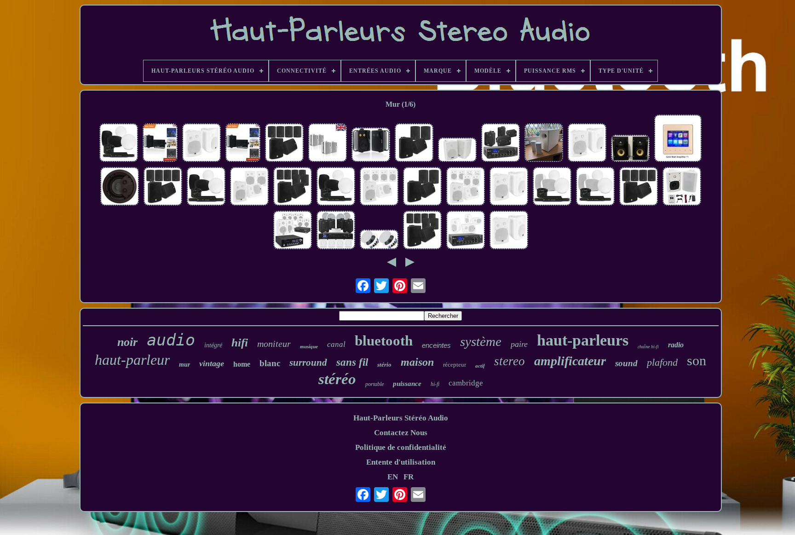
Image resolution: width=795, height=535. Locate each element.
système (480, 341)
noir (127, 342)
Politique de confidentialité (400, 447)
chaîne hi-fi (648, 346)
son (696, 360)
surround (308, 362)
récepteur (454, 364)
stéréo (337, 379)
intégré (213, 345)
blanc (269, 363)
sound (626, 363)
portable (374, 384)
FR (408, 476)
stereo (509, 361)
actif (480, 365)
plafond (662, 362)
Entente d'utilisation (400, 462)
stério (384, 364)
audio (171, 340)
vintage (211, 363)
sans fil (352, 362)
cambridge (466, 383)
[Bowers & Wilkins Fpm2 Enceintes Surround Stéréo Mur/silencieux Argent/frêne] (630, 149)
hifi (239, 342)
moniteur (274, 344)
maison (417, 362)
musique (309, 346)
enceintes (436, 345)
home (241, 364)
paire (519, 344)
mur (184, 364)
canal (336, 344)
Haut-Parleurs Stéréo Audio (400, 418)
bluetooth (384, 341)
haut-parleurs (582, 340)
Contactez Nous (400, 432)
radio (676, 345)
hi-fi (435, 384)
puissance (407, 383)
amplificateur (570, 361)
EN (392, 476)
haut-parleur (132, 359)
